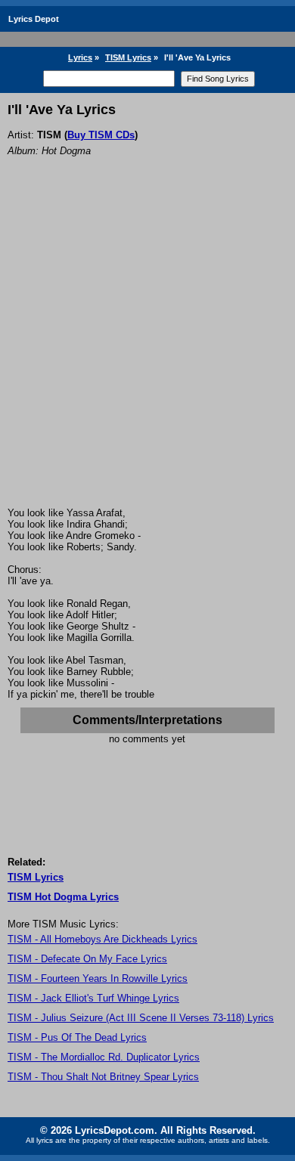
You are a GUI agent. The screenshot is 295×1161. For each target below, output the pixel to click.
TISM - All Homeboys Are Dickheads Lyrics (102, 939)
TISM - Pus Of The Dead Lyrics (77, 1037)
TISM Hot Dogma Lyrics (63, 896)
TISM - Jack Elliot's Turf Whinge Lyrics (93, 998)
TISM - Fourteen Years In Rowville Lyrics (98, 978)
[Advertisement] (147, 352)
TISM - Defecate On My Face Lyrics (87, 958)
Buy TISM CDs (101, 135)
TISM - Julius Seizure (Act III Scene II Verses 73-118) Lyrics (141, 1017)
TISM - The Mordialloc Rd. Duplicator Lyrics (104, 1057)
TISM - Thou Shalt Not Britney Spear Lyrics (103, 1076)
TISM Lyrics (128, 57)
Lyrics (80, 57)
